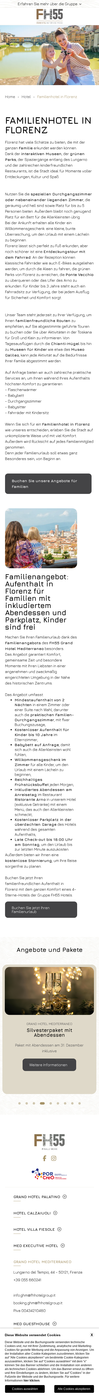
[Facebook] (44, 1158)
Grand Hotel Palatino (36, 1197)
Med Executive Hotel (35, 1245)
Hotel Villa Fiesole (34, 1229)
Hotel (26, 96)
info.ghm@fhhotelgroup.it (34, 1295)
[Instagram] (53, 1158)
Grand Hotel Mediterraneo (42, 1262)
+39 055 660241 (27, 1280)
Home (10, 96)
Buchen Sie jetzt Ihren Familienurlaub (31, 910)
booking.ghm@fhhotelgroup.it (37, 1303)
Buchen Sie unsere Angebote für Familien (44, 484)
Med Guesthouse (31, 1324)
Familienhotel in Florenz (57, 96)
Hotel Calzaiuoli (32, 1213)
